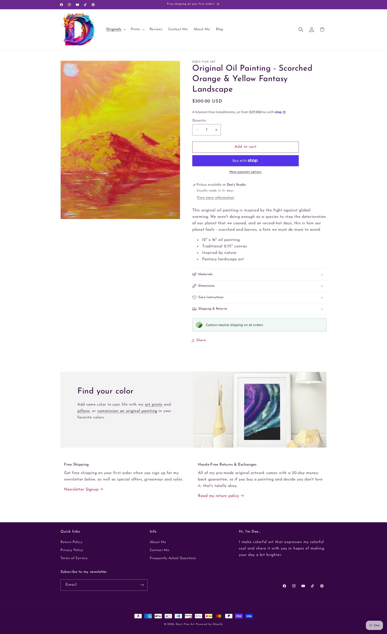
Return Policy (71, 542)
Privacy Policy (71, 550)
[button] (115, 30)
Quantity (199, 120)
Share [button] (201, 340)
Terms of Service (74, 558)
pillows (83, 411)
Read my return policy (218, 496)
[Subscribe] (142, 585)
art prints (153, 405)
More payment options (246, 171)
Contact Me (159, 550)
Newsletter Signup (81, 490)
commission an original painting (127, 411)
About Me (158, 542)
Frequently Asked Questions (173, 558)
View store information (215, 197)
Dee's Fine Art (185, 624)
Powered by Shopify (209, 624)
